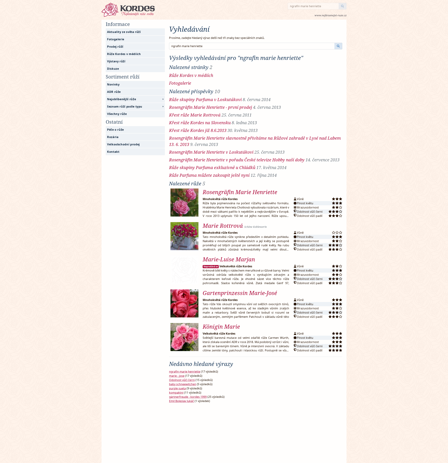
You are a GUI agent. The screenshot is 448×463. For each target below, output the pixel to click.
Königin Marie (221, 326)
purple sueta (177, 388)
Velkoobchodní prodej (123, 144)
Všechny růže (117, 114)
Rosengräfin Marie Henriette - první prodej (225, 107)
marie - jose (176, 376)
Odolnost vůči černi (182, 380)
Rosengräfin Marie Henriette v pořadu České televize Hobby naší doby (254, 160)
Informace (118, 24)
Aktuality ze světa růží (124, 32)
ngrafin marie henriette (184, 371)
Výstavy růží (116, 61)
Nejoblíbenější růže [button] (121, 99)
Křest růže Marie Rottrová (210, 115)
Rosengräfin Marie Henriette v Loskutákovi (227, 152)
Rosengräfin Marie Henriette (240, 192)
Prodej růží (115, 47)
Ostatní (114, 121)
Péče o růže (115, 130)
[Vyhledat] (342, 6)
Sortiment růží (122, 76)
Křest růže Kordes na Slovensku (213, 122)
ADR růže (114, 92)
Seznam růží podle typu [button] (124, 106)
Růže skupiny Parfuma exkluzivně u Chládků (227, 167)
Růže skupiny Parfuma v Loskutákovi (220, 99)
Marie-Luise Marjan (229, 259)
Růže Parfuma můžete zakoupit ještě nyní (223, 175)
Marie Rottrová (235, 225)
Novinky (113, 84)
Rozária (112, 137)
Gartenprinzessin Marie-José (240, 293)
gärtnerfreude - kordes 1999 (188, 397)
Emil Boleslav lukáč (181, 401)
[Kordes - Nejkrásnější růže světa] (195, 10)
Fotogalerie (115, 39)
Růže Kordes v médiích (124, 54)
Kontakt (113, 152)
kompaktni (176, 393)
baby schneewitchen (182, 384)
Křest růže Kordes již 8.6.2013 (213, 130)
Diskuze (113, 69)
